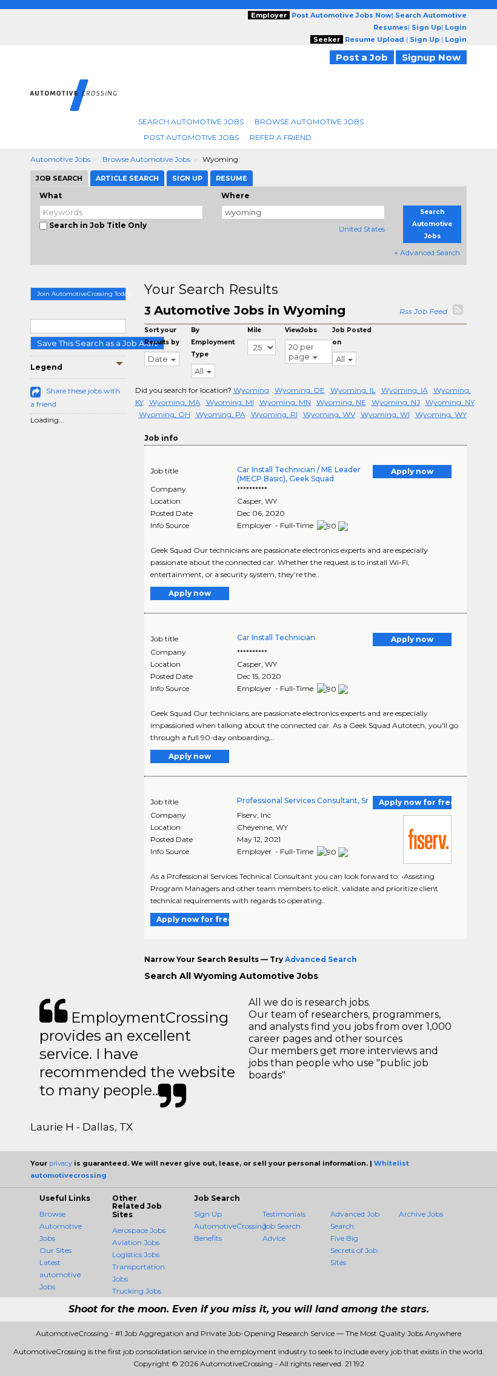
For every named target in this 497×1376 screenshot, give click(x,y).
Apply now (412, 471)
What (50, 195)
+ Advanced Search (427, 252)
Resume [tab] (231, 178)
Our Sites (55, 1250)
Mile (254, 330)
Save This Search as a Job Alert (97, 343)
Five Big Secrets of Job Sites (354, 1250)
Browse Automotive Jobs (309, 121)
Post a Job (362, 57)
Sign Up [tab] (187, 178)
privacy (60, 1163)
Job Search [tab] (59, 178)
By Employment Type (213, 342)
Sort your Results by (161, 336)
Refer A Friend (281, 137)
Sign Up (208, 1213)
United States (362, 228)
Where (235, 195)
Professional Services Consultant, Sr (303, 800)
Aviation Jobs (135, 1242)
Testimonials (283, 1213)
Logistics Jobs (135, 1254)
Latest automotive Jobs (60, 1274)
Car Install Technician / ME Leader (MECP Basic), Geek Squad (299, 474)
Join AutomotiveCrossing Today (81, 294)
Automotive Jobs (60, 159)
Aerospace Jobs (138, 1230)
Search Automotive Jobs (191, 121)
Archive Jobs (421, 1213)
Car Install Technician (276, 637)
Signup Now (431, 57)
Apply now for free (415, 802)
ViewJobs (301, 330)
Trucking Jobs (136, 1290)
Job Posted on (352, 336)
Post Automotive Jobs (191, 137)
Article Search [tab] (127, 178)
